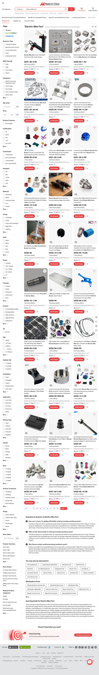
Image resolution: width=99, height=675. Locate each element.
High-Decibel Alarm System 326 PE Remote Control (60, 486)
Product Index (46, 658)
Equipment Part (59, 569)
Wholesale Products (46, 656)
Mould (5, 596)
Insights (54, 658)
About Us (38, 653)
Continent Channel (68, 656)
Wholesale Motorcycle (56, 585)
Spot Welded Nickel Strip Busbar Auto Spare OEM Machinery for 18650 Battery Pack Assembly (85, 439)
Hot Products (6, 656)
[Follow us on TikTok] (80, 647)
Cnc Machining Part (44, 569)
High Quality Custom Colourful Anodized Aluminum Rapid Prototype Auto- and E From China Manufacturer (85, 248)
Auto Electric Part (32, 577)
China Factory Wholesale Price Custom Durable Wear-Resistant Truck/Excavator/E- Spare (35, 439)
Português (22, 660)
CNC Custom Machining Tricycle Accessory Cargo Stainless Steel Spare (33, 487)
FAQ (44, 653)
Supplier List (17, 21)
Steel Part (30, 569)
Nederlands (59, 660)
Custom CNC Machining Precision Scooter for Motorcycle (60, 439)
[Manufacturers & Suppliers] (49, 4)
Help (48, 653)
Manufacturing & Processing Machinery (9, 609)
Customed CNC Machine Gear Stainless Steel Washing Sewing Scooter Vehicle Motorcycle (60, 105)
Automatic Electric (32, 573)
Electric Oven (53, 13)
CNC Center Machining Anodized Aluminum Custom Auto (58, 248)
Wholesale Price (57, 656)
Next (62, 508)
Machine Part (80, 565)
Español (16, 660)
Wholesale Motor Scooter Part (36, 585)
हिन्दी (81, 660)
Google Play (25, 647)
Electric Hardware (88, 573)
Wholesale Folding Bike (34, 589)
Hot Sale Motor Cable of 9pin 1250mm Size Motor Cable (85, 343)
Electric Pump (44, 13)
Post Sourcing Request (83, 635)
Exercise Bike (7, 605)
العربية (65, 660)
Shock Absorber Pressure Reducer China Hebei (59, 199)
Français (29, 660)
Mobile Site (60, 653)
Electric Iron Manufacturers (32, 13)
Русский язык (37, 660)
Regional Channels (89, 656)
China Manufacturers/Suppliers (30, 656)
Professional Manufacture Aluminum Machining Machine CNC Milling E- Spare (35, 200)
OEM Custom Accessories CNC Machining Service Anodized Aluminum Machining (60, 152)
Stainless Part (74, 573)
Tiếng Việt (44, 662)
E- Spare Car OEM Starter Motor (59, 295)
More (27, 597)
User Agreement (41, 666)
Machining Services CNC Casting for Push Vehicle (85, 56)
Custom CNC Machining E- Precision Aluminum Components (35, 105)
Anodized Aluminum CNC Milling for (35, 295)
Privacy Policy (58, 666)
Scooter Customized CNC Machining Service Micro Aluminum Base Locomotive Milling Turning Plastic (34, 154)
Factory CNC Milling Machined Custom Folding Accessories (85, 200)
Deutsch (51, 660)
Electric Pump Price (51, 589)
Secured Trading (29, 21)
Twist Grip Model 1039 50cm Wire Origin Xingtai (34, 56)
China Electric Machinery (49, 565)
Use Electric (85, 569)
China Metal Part (32, 565)
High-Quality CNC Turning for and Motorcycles (59, 342)
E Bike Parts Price (84, 589)
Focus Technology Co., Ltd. (51, 668)
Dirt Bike (5, 599)
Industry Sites (78, 656)
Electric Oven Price (67, 589)
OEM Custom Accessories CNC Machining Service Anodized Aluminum (85, 391)
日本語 (76, 660)
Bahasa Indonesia (53, 662)
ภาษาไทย (86, 660)
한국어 (70, 660)
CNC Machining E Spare (35, 247)
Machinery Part (66, 565)
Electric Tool (72, 569)
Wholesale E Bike (73, 585)
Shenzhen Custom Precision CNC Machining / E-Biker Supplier (34, 391)
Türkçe (92, 660)
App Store (13, 647)
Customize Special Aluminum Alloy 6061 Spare (85, 152)
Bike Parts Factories (51, 593)
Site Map (53, 653)
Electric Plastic (47, 573)
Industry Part (61, 573)
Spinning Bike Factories (69, 593)
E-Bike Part (60, 13)
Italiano (45, 660)
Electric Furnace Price (33, 593)
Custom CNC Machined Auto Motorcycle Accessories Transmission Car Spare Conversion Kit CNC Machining (84, 105)
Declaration (50, 666)
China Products (16, 656)
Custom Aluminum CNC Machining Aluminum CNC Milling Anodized (60, 57)
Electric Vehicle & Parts (10, 602)
